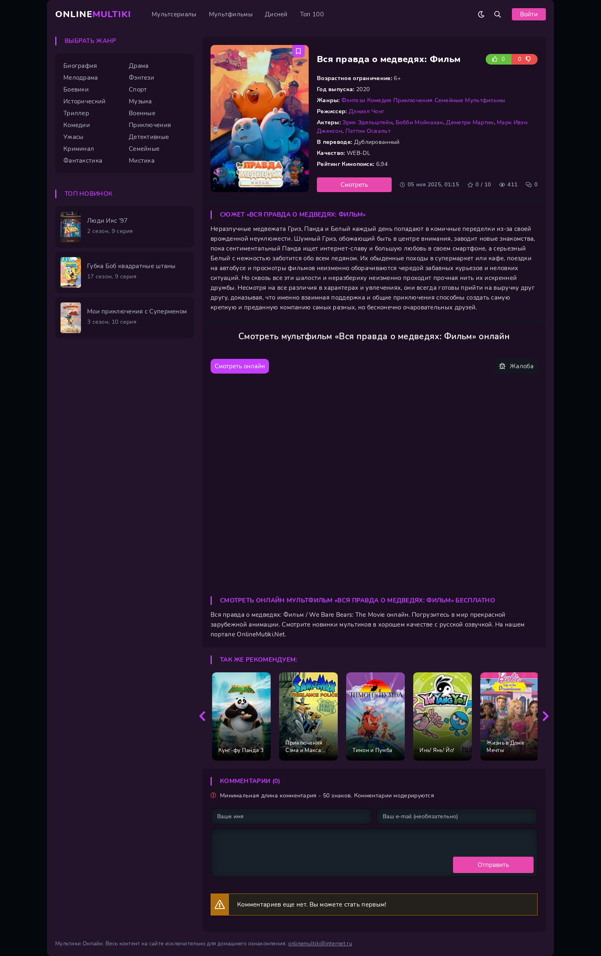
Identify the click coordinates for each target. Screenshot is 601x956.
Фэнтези (353, 100)
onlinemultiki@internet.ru (320, 943)
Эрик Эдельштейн (367, 122)
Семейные (449, 100)
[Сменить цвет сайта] (481, 14)
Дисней (276, 14)
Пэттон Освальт (367, 131)
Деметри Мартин (469, 122)
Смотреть (354, 185)
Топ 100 (312, 14)
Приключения (413, 100)
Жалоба (522, 366)
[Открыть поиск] (497, 14)
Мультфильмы (231, 14)
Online (93, 14)
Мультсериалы (174, 14)
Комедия (379, 100)
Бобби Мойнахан (419, 122)
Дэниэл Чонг (366, 111)
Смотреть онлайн (240, 366)
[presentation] (202, 716)
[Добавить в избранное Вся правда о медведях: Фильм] (298, 51)
